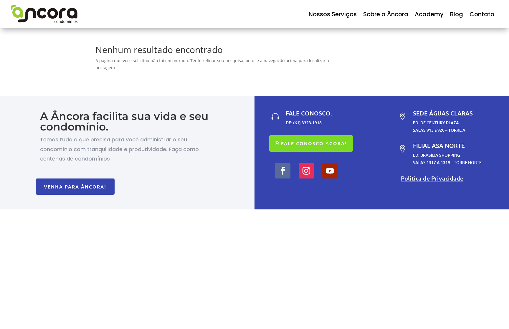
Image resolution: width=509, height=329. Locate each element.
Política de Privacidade (432, 178)
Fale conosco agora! (314, 143)
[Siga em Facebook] (282, 170)
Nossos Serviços (333, 14)
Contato (482, 14)
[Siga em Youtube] (330, 170)
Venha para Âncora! (75, 186)
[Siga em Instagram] (306, 170)
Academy (429, 14)
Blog (456, 14)
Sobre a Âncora (385, 14)
